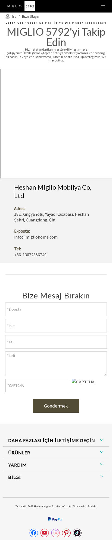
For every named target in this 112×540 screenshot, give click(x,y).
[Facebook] (33, 533)
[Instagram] (55, 533)
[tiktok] (77, 533)
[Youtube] (44, 533)
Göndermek (56, 406)
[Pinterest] (66, 533)
